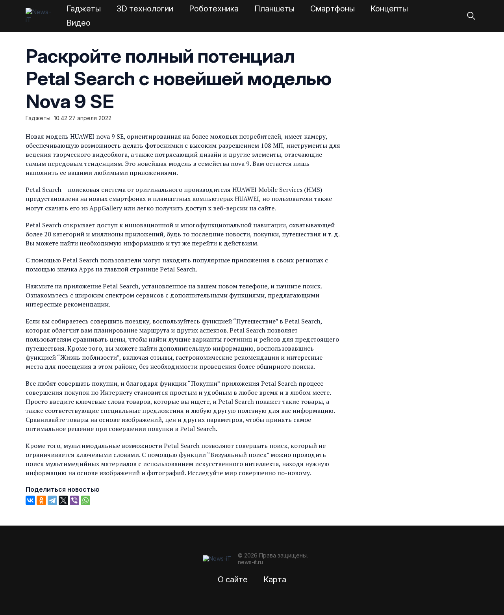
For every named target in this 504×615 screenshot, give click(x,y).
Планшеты (274, 8)
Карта (274, 579)
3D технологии (145, 8)
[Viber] (74, 500)
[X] (63, 500)
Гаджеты (84, 8)
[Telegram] (52, 500)
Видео (79, 23)
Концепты (389, 8)
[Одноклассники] (41, 500)
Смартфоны (332, 8)
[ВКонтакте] (30, 500)
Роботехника (214, 8)
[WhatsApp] (85, 500)
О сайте (233, 579)
